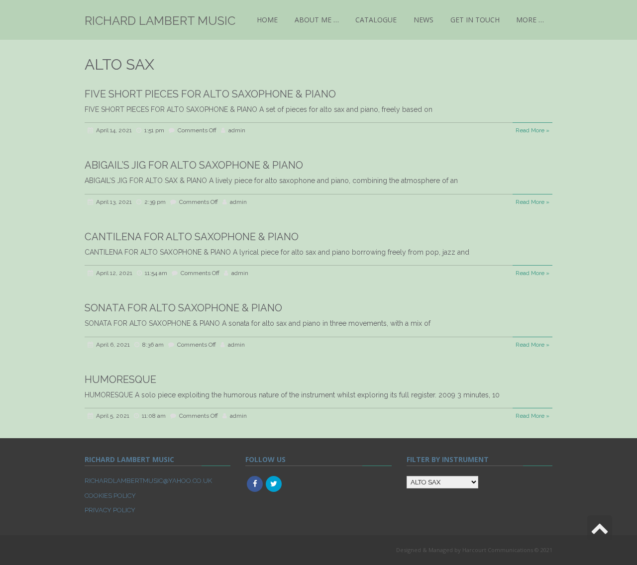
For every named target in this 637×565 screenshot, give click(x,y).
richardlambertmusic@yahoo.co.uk (148, 480)
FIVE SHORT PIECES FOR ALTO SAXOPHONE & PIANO (210, 94)
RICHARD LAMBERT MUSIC (160, 20)
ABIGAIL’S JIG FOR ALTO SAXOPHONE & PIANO (194, 165)
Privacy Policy (110, 510)
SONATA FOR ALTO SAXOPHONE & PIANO (183, 308)
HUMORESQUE (120, 379)
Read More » (532, 130)
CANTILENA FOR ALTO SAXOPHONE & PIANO (192, 237)
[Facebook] (255, 484)
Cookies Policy (110, 495)
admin (236, 130)
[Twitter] (274, 484)
